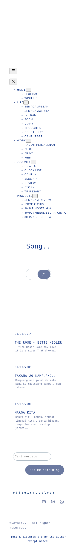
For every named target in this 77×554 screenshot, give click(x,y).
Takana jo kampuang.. (35, 376)
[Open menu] (13, 71)
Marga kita (25, 412)
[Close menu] (13, 82)
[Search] (44, 274)
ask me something (45, 470)
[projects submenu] (35, 196)
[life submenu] (26, 102)
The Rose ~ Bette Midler (38, 342)
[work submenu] (28, 141)
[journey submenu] (33, 162)
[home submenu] (28, 90)
